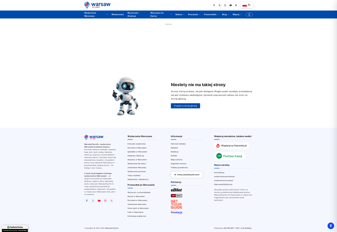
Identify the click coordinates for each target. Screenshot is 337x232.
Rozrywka (193, 14)
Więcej (236, 14)
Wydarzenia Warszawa (90, 14)
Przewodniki (210, 14)
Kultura (178, 14)
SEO (237, 228)
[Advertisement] (168, 44)
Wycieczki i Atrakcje (133, 14)
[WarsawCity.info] (97, 5)
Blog (224, 14)
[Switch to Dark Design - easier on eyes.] (249, 14)
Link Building (246, 228)
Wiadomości (117, 14)
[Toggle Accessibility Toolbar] (330, 225)
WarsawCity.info (111, 228)
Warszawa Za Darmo (157, 14)
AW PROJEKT (229, 228)
